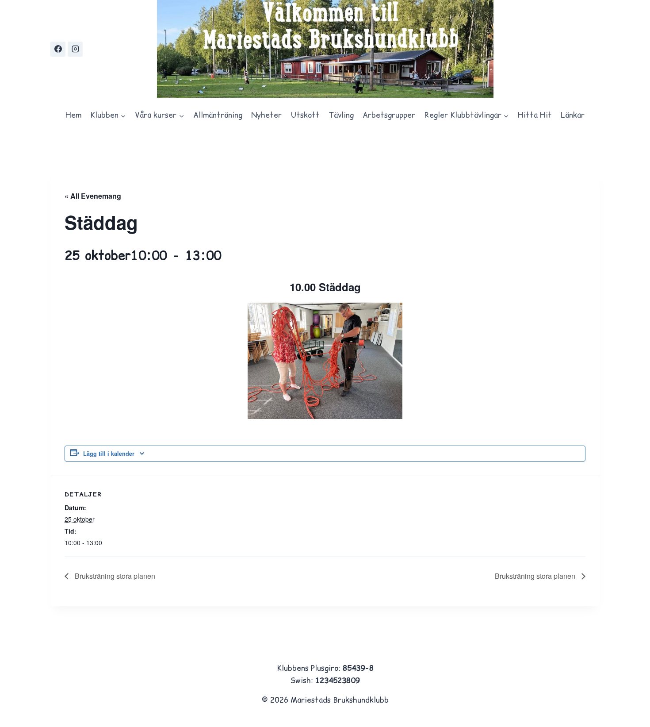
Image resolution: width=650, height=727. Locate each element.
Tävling (341, 115)
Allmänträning (217, 115)
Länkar (573, 115)
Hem (73, 115)
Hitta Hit (535, 115)
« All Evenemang (93, 196)
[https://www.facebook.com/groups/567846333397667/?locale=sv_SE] (57, 49)
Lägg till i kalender (108, 454)
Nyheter (266, 115)
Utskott (305, 115)
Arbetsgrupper (389, 115)
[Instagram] (75, 49)
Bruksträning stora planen (114, 576)
